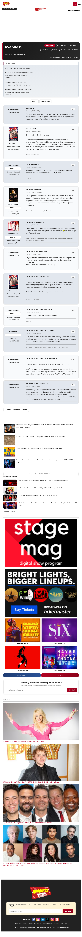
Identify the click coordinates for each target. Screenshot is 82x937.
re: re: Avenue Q (32, 164)
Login (69, 4)
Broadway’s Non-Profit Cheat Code (17, 68)
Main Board (49, 45)
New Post (45, 49)
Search (54, 49)
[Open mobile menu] (79, 4)
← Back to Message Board (15, 54)
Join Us (38, 924)
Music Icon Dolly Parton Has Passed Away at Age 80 (24, 741)
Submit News (47, 924)
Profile (12, 169)
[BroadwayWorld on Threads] (52, 919)
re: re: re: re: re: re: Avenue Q (37, 276)
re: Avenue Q (31, 129)
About (25, 924)
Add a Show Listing (9, 8)
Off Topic (73, 45)
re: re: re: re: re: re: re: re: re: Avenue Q (41, 358)
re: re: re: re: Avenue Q (35, 222)
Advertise (18, 924)
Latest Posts (61, 45)
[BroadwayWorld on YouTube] (57, 919)
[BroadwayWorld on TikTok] (47, 919)
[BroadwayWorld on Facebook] (33, 919)
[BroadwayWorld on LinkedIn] (43, 919)
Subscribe (45, 101)
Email (34, 101)
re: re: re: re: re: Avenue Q (36, 251)
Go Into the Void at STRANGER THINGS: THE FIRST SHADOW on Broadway (43, 480)
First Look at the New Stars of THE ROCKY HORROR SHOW (38, 495)
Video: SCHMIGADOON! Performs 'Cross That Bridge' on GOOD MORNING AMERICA (19, 75)
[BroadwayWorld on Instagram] (38, 919)
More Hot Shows (22, 675)
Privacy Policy (63, 927)
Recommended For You (11, 419)
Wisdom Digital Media (35, 927)
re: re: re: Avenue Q (34, 190)
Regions (56, 924)
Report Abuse (65, 49)
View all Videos (9, 511)
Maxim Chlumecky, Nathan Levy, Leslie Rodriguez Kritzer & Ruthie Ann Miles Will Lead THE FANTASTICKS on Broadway (37, 864)
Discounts (60, 675)
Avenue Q (30, 108)
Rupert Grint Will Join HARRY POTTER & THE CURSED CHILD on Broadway (31, 782)
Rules (76, 49)
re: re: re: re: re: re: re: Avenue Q (39, 309)
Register (63, 4)
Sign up (72, 690)
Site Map (64, 924)
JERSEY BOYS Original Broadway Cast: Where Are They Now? (27, 823)
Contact (32, 924)
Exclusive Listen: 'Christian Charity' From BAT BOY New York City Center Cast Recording (18, 92)
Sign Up (68, 911)
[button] (75, 4)
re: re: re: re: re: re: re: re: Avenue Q (40, 330)
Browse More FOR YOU (40, 474)
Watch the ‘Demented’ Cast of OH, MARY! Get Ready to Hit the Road (42, 488)
